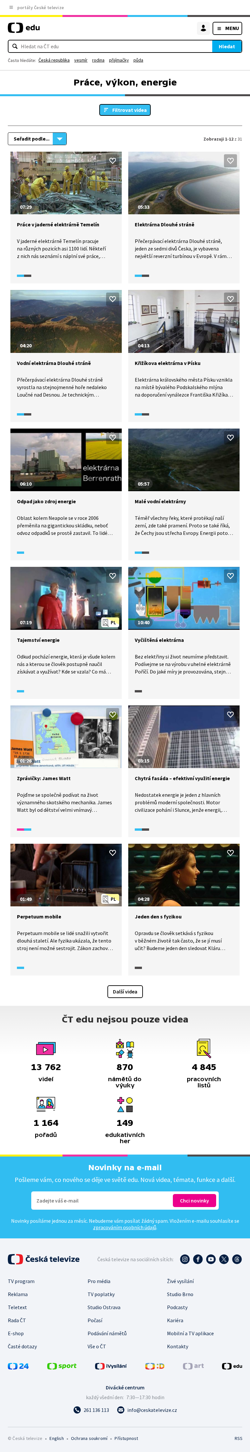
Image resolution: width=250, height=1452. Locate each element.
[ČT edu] (24, 30)
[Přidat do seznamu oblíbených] (112, 160)
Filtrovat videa (129, 110)
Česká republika (54, 60)
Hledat (227, 46)
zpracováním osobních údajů (124, 1227)
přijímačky (119, 60)
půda (138, 60)
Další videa (125, 991)
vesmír (81, 60)
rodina (98, 60)
